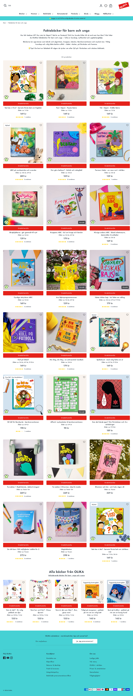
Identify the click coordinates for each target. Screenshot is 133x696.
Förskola (74, 14)
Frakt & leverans (52, 668)
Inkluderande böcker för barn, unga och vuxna (66, 575)
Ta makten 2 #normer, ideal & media (66, 487)
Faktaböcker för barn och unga (17, 23)
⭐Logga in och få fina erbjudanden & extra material (66, 18)
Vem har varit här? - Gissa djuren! (40, 611)
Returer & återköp (53, 665)
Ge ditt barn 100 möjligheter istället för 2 (23, 549)
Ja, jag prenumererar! (85, 641)
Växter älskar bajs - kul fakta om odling (110, 297)
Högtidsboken (66, 549)
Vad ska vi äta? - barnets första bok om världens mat (109, 550)
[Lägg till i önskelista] (40, 62)
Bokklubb (47, 14)
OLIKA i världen (96, 665)
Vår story (93, 661)
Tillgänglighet (95, 675)
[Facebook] (4, 658)
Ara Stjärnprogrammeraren (66, 297)
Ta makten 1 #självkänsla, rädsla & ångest (23, 487)
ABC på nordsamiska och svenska (23, 170)
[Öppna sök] (5, 5)
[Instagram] (11, 658)
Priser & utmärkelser (98, 668)
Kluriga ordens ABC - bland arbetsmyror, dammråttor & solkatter (110, 233)
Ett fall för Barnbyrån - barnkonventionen (23, 422)
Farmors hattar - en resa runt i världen (109, 170)
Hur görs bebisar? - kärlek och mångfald (66, 170)
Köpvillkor (50, 661)
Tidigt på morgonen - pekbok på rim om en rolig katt (92, 611)
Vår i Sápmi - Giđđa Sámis (110, 108)
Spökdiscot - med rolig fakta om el (110, 360)
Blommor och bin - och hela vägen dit (109, 487)
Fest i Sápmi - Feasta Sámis (66, 108)
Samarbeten (94, 672)
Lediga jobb (94, 658)
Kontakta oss (51, 658)
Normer (34, 14)
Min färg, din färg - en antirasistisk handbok (66, 360)
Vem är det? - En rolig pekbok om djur (14, 611)
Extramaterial (62, 14)
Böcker (22, 14)
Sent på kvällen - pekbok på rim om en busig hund (118, 611)
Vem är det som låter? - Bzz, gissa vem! (66, 611)
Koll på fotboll (23, 360)
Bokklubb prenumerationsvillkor (58, 675)
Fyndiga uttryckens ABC (23, 297)
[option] (66, 18)
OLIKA (10, 690)
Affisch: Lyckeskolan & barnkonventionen (66, 422)
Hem (4, 23)
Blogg (97, 14)
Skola (86, 14)
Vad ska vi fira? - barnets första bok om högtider (23, 108)
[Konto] (101, 6)
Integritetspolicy (52, 672)
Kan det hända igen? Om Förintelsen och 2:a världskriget (109, 423)
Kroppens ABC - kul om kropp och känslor (66, 232)
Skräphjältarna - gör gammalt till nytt (23, 232)
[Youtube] (8, 658)
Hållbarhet (107, 14)
